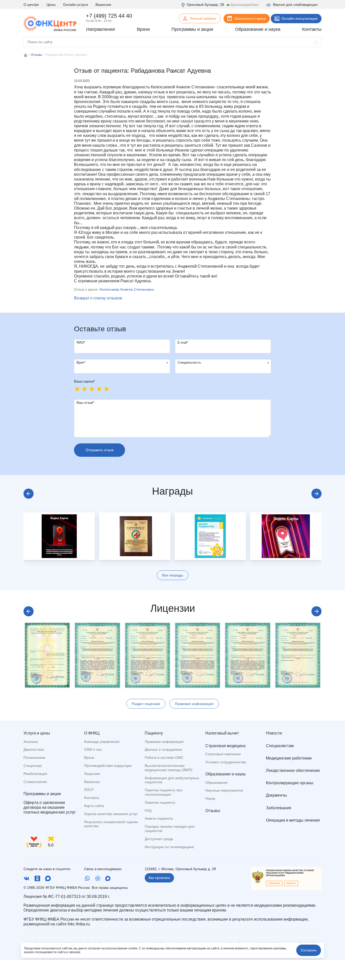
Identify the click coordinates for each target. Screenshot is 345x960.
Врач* (81, 362)
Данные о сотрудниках (163, 749)
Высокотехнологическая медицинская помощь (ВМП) (168, 768)
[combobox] (122, 366)
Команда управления (101, 742)
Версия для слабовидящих (295, 5)
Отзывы (212, 811)
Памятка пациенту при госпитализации (163, 792)
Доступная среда (159, 839)
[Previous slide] (28, 494)
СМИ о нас (93, 749)
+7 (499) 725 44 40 (109, 16)
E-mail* (183, 342)
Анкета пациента (159, 818)
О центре (31, 5)
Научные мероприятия (224, 790)
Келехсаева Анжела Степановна (127, 289)
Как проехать (159, 878)
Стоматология (35, 782)
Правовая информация (194, 704)
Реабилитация (35, 774)
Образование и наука (225, 774)
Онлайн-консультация (299, 18)
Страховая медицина (225, 746)
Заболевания (278, 808)
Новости (274, 733)
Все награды (172, 575)
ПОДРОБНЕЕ (274, 883)
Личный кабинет (203, 18)
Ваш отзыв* (85, 403)
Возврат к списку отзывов (98, 298)
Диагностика (33, 749)
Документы (276, 795)
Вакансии (103, 5)
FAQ (148, 811)
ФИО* (81, 342)
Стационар (32, 766)
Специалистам (280, 746)
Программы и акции (42, 794)
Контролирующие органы (289, 783)
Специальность (189, 362)
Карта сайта (94, 806)
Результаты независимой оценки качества (111, 824)
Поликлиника (34, 757)
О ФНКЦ (92, 733)
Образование (216, 782)
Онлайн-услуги (75, 5)
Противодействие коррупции (108, 766)
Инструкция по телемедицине (169, 847)
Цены (51, 5)
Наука (210, 798)
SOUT (89, 790)
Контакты (91, 798)
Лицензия (92, 774)
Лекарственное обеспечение (293, 770)
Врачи (89, 757)
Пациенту (154, 733)
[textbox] (122, 363)
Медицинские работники (289, 758)
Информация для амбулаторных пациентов (172, 780)
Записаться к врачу (250, 18)
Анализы (30, 742)
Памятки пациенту (160, 802)
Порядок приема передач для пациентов (169, 828)
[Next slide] (316, 494)
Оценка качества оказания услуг (111, 814)
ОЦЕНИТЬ (291, 883)
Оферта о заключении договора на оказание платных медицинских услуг (49, 807)
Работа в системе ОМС (164, 757)
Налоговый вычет (222, 733)
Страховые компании (223, 754)
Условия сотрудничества (225, 762)
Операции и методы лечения (293, 820)
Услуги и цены (36, 733)
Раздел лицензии (146, 704)
